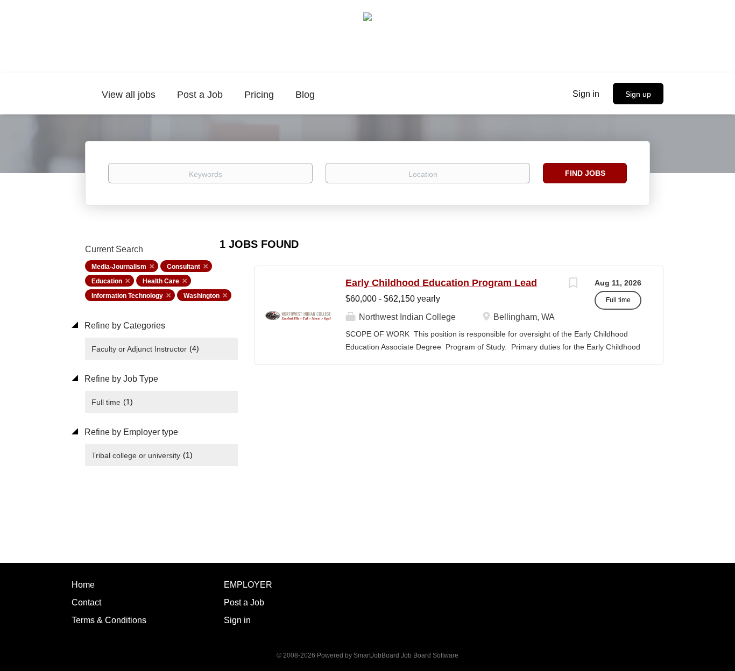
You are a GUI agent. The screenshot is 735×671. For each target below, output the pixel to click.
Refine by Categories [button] (123, 325)
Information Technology (127, 295)
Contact (86, 602)
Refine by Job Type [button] (120, 378)
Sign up (638, 94)
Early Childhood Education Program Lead (441, 282)
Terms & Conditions (109, 620)
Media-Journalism (118, 266)
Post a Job (244, 602)
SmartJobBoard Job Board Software (406, 655)
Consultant (183, 266)
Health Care (161, 281)
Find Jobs (585, 173)
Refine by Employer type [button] (130, 432)
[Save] (573, 284)
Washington (201, 295)
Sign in (586, 93)
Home (83, 584)
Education (106, 281)
